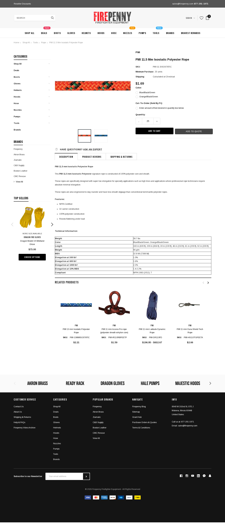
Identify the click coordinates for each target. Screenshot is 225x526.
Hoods (17, 97)
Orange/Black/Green (148, 97)
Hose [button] (55, 438)
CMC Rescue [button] (99, 433)
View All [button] (96, 438)
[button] (84, 136)
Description (66, 156)
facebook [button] (181, 476)
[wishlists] (202, 18)
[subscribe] (86, 476)
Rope (43, 42)
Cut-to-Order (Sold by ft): (149, 103)
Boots (17, 77)
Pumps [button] (56, 449)
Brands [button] (56, 459)
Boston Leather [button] (99, 428)
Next (82, 4)
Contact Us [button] (19, 406)
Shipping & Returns (121, 156)
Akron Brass (19, 154)
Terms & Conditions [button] (141, 428)
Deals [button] (55, 412)
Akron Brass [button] (98, 412)
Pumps (17, 116)
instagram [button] (186, 476)
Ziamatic (18, 160)
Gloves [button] (56, 422)
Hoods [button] (56, 433)
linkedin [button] (198, 475)
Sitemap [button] (136, 412)
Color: (139, 88)
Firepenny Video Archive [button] (24, 428)
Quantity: (140, 114)
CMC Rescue (20, 176)
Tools (35, 42)
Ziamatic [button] (97, 417)
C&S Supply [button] (98, 422)
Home (16, 42)
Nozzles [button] (57, 443)
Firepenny (18, 149)
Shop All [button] (56, 406)
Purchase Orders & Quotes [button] (144, 422)
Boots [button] (55, 417)
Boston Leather (20, 171)
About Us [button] (18, 412)
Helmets (18, 90)
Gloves (17, 83)
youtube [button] (192, 475)
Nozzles (18, 110)
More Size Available (32, 234)
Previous (15, 4)
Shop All (26, 42)
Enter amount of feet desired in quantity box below (161, 108)
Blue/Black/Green (147, 92)
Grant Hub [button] (136, 417)
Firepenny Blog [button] (139, 406)
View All (19, 182)
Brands (17, 130)
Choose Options (32, 257)
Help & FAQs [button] (19, 422)
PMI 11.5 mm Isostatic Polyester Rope (66, 42)
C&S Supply (19, 165)
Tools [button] (55, 454)
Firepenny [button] (97, 406)
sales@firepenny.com (187, 426)
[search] (52, 18)
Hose (16, 103)
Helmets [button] (57, 428)
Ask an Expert (92, 149)
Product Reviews (91, 156)
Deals (16, 70)
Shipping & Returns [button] (22, 417)
